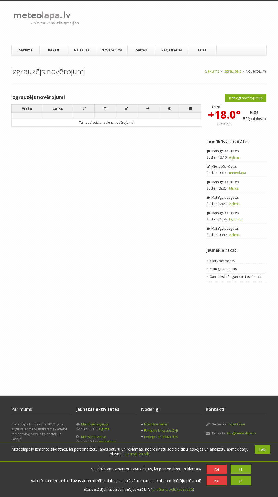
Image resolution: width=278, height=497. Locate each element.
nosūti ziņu (236, 424)
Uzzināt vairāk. (137, 453)
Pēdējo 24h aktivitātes (161, 436)
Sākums (25, 50)
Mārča (234, 188)
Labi (262, 449)
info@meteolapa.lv (241, 433)
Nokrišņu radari (156, 424)
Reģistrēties (172, 50)
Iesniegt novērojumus (245, 98)
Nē (216, 469)
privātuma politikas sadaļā (172, 489)
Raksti (53, 50)
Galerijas (82, 50)
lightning (235, 219)
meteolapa (237, 172)
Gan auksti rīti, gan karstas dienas (235, 276)
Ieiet (202, 50)
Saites (141, 50)
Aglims (234, 157)
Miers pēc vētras (224, 166)
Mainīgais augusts (225, 151)
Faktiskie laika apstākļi (161, 430)
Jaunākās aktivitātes (228, 142)
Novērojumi (112, 50)
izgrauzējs (232, 71)
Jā (240, 469)
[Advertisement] (182, 23)
